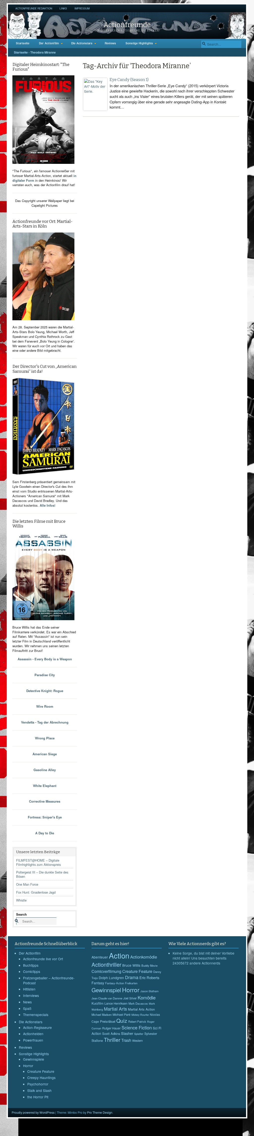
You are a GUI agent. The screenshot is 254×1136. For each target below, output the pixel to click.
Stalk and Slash (39, 1090)
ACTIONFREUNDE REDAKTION (33, 8)
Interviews (31, 995)
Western (137, 1041)
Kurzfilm (97, 1003)
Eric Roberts (149, 977)
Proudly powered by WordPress (33, 1112)
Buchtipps (30, 965)
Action (119, 955)
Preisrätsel (107, 1021)
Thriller (112, 1039)
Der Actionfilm (49, 43)
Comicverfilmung (106, 971)
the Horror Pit (37, 1096)
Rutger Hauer (111, 1028)
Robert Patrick (137, 1021)
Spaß (27, 1008)
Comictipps (31, 971)
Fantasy (98, 982)
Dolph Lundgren (111, 977)
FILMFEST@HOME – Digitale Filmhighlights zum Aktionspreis (38, 862)
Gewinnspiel (106, 990)
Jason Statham (149, 991)
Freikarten (131, 983)
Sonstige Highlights (139, 43)
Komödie (147, 997)
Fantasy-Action (114, 983)
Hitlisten (29, 989)
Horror (28, 1065)
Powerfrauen (33, 1040)
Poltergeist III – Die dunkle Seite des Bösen (42, 874)
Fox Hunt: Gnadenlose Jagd (36, 892)
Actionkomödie (143, 957)
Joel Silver (130, 998)
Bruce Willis (131, 965)
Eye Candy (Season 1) (129, 79)
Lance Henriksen (115, 1003)
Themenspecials (35, 1014)
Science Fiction (137, 1027)
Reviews (110, 43)
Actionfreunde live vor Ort (43, 958)
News (27, 1001)
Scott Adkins (111, 1033)
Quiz (121, 1020)
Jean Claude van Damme (107, 998)
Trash (126, 1040)
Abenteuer (100, 957)
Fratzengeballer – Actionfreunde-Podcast (49, 980)
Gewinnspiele (33, 1059)
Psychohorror (37, 1083)
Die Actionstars (82, 43)
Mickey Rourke (140, 1015)
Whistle (21, 900)
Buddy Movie (149, 965)
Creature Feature (40, 1071)
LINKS (63, 8)
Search (21, 914)
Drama (131, 977)
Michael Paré (121, 1014)
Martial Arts (115, 1009)
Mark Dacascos (138, 1003)
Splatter (138, 1034)
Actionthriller (106, 964)
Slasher (127, 1033)
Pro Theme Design (99, 1112)
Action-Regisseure (37, 1027)
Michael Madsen (102, 1015)
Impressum (82, 8)
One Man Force (27, 884)
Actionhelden (33, 1033)
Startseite (23, 43)
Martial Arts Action (141, 1009)
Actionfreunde (127, 25)
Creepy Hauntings (41, 1077)
